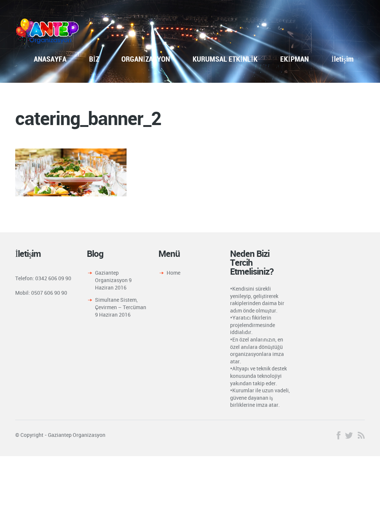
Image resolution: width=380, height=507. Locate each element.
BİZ (94, 59)
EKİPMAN (294, 59)
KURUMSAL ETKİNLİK (225, 59)
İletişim (342, 59)
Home (173, 272)
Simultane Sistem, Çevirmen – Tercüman (120, 303)
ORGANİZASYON (145, 59)
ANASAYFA (50, 59)
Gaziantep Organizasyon (111, 276)
